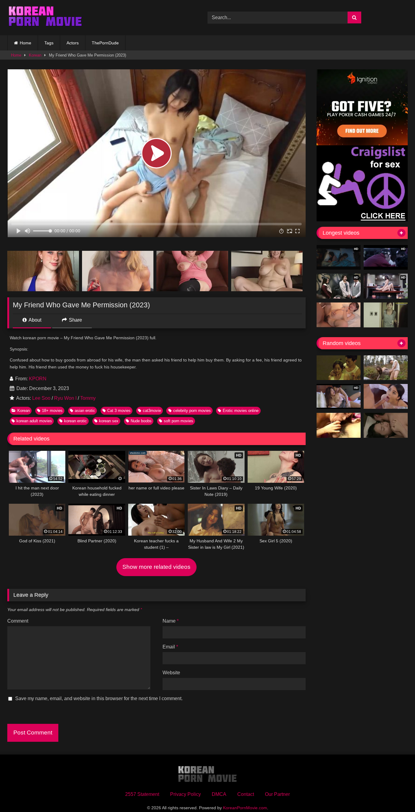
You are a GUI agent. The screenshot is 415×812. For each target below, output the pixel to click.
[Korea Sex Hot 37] (339, 314)
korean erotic (75, 421)
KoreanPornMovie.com (245, 807)
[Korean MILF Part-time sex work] (386, 314)
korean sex (108, 421)
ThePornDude (105, 42)
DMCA (219, 794)
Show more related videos (156, 567)
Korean (35, 55)
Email (170, 646)
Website (171, 672)
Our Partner (277, 794)
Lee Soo (41, 398)
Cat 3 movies (119, 410)
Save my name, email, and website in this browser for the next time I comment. (99, 698)
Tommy (88, 398)
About (34, 320)
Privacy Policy (185, 794)
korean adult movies (34, 421)
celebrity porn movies (192, 410)
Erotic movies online (241, 410)
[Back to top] (396, 794)
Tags (48, 42)
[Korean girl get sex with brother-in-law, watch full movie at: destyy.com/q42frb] (339, 367)
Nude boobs (141, 421)
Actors (73, 42)
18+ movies (52, 410)
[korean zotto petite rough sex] (339, 425)
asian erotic (85, 410)
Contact (245, 794)
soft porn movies (178, 421)
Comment (17, 621)
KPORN (37, 378)
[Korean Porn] (45, 17)
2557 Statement (142, 794)
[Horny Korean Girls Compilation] (386, 367)
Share (75, 320)
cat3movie (152, 410)
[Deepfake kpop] (386, 396)
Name (171, 621)
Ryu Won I (65, 398)
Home (25, 42)
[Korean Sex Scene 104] (386, 425)
